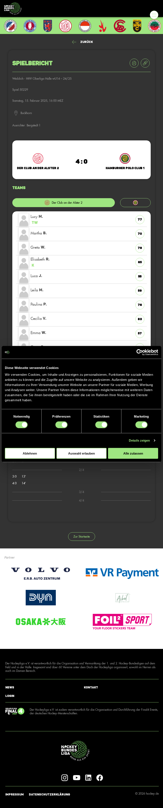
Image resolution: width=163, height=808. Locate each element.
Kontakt (91, 687)
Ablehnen (30, 453)
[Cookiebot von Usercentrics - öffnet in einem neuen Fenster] (139, 352)
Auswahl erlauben (81, 453)
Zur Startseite (81, 536)
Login (9, 696)
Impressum (14, 794)
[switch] (61, 424)
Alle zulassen (133, 453)
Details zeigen (139, 440)
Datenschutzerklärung (49, 794)
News (9, 687)
